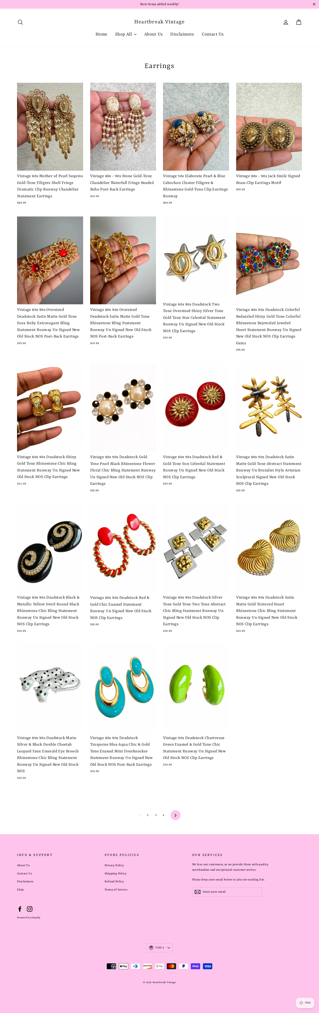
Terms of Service (116, 889)
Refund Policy (114, 881)
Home (101, 34)
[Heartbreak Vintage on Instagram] (29, 909)
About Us (153, 34)
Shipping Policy (115, 873)
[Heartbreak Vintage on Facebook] (20, 909)
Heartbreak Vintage (159, 22)
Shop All (124, 34)
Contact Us (212, 34)
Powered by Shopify (28, 917)
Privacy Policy (114, 865)
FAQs (20, 889)
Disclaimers (182, 34)
